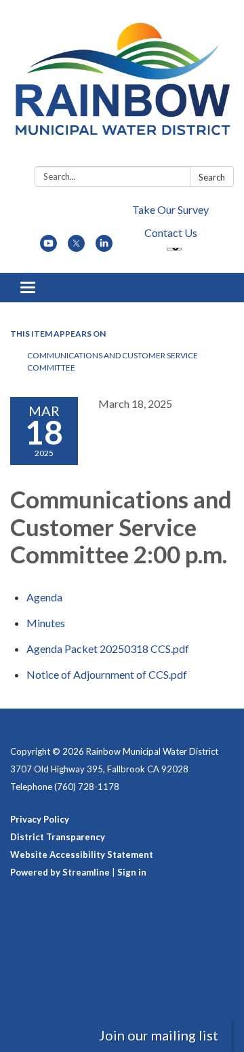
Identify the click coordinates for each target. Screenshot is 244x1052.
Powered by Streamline (60, 872)
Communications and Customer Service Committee (112, 361)
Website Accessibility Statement (81, 854)
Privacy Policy (39, 819)
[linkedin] (104, 247)
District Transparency (57, 836)
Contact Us (170, 232)
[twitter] (76, 247)
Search (212, 177)
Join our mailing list (158, 1035)
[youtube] (48, 247)
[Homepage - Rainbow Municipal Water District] (122, 86)
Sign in (131, 872)
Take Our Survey (170, 209)
